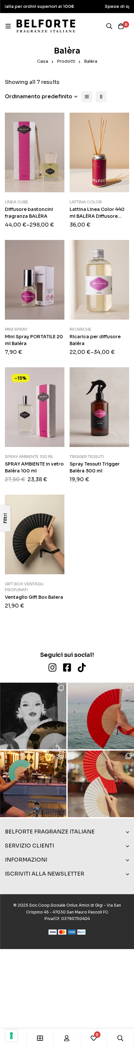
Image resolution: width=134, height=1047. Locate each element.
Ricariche (80, 329)
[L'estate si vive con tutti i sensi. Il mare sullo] (101, 716)
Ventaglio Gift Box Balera (34, 597)
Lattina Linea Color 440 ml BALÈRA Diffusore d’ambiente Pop (97, 216)
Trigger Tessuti (87, 456)
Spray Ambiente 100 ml (29, 456)
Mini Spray (16, 329)
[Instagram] (52, 667)
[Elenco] (86, 96)
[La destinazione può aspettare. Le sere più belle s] (33, 784)
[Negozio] (40, 1038)
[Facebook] (67, 667)
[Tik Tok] (82, 667)
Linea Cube (16, 201)
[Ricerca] (109, 26)
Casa (42, 61)
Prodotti (66, 61)
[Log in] (67, 1038)
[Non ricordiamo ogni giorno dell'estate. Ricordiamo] (33, 716)
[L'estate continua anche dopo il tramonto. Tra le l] (101, 784)
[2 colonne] (101, 96)
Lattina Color (86, 201)
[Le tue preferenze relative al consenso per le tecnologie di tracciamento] (11, 1035)
